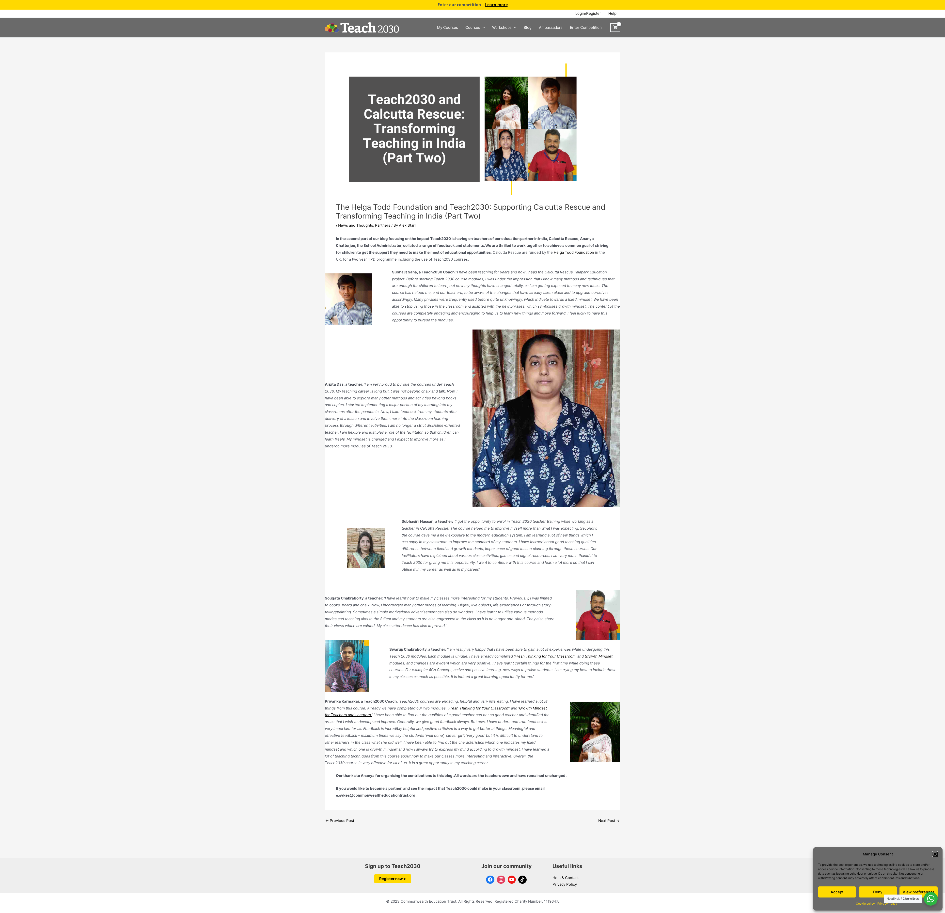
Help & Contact (565, 877)
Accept (837, 892)
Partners (382, 225)
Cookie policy (865, 903)
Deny (877, 892)
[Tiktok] (522, 879)
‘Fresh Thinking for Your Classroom (478, 708)
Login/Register (588, 13)
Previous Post (339, 820)
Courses (472, 27)
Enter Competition (586, 27)
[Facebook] (490, 879)
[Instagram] (501, 879)
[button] (935, 854)
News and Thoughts (355, 225)
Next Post (609, 820)
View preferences (918, 892)
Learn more (496, 4)
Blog (528, 27)
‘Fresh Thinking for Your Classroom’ (545, 656)
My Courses (447, 27)
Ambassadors (551, 27)
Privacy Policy (887, 903)
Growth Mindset (599, 656)
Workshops (502, 27)
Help (612, 13)
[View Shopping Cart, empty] (615, 27)
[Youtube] (511, 879)
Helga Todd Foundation (574, 252)
